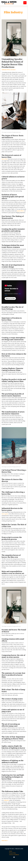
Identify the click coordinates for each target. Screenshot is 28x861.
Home (10, 851)
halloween (6, 800)
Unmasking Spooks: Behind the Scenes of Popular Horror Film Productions (12, 63)
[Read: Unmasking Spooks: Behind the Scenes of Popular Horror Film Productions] (14, 37)
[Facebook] (14, 857)
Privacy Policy (12, 853)
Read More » (5, 840)
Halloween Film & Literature (9, 69)
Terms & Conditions (14, 854)
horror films (5, 159)
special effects (20, 211)
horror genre (5, 514)
